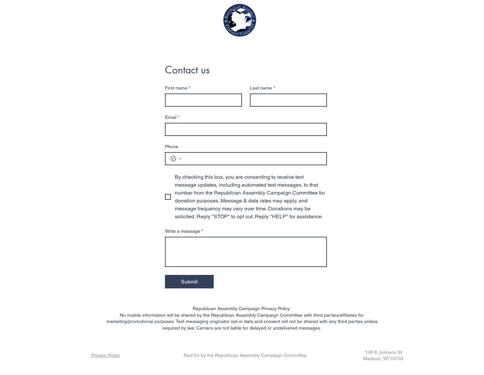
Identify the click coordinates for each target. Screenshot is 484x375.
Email (172, 117)
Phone (171, 146)
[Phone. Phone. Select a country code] (176, 159)
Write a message (184, 231)
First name (177, 88)
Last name (262, 88)
